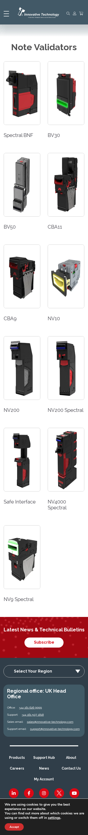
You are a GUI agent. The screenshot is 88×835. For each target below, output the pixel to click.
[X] (59, 793)
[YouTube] (74, 793)
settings (54, 818)
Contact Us (71, 768)
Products (17, 758)
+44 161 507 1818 (33, 714)
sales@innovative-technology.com (50, 722)
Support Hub (44, 758)
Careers (17, 768)
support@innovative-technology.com (55, 729)
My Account (44, 779)
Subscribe (44, 642)
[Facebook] (29, 793)
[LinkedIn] (14, 793)
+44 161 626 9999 (30, 707)
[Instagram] (44, 793)
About (71, 758)
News (44, 768)
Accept (14, 827)
